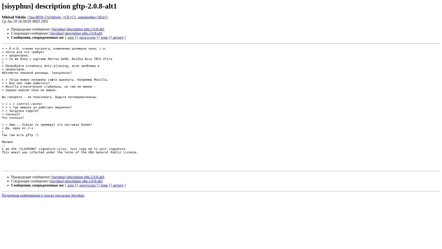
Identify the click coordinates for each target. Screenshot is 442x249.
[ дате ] (70, 37)
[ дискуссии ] (87, 37)
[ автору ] (118, 37)
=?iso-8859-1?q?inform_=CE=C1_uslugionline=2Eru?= (67, 17)
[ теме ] (104, 37)
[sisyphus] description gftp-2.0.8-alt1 (78, 29)
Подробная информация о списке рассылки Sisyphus (43, 195)
